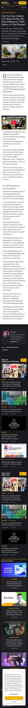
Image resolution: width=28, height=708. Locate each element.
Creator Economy (14, 637)
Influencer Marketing (8, 12)
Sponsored (14, 579)
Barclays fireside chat (13, 194)
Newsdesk (5, 350)
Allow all (14, 698)
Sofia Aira (6, 41)
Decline (14, 701)
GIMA (3, 459)
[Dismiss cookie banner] (22, 672)
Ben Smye (14, 617)
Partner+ (4, 379)
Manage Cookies (14, 694)
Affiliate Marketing (14, 608)
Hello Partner (8, 706)
